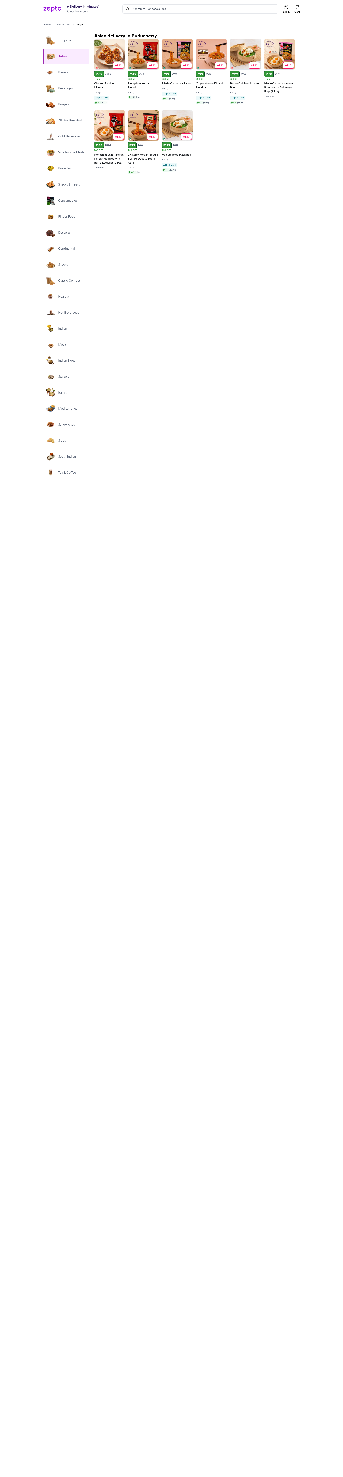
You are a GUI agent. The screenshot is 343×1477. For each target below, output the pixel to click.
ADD (118, 65)
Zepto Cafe (63, 24)
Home (47, 24)
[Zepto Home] (52, 9)
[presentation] (53, 24)
